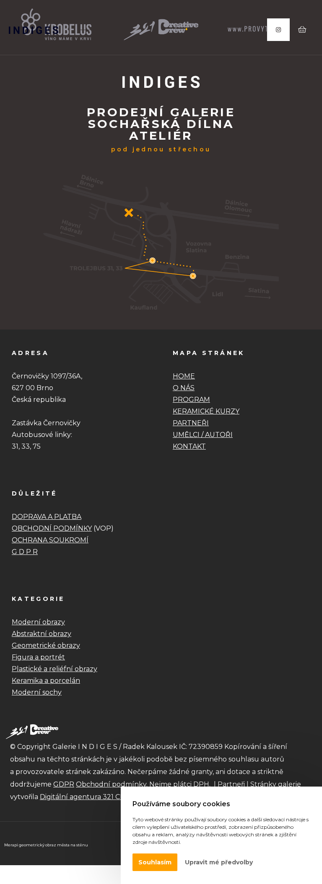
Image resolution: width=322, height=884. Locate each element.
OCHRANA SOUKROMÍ (50, 540)
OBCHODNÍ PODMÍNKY (52, 528)
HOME (184, 376)
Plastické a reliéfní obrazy (54, 669)
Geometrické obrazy (46, 645)
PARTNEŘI (191, 423)
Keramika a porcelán (46, 681)
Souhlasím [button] (154, 862)
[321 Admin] (33, 30)
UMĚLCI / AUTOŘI (203, 435)
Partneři (231, 784)
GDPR (63, 784)
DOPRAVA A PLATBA (46, 517)
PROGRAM (191, 400)
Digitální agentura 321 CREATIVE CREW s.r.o (113, 797)
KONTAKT (189, 446)
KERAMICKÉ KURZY (206, 411)
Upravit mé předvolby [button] (219, 862)
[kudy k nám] (161, 315)
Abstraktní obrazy (41, 634)
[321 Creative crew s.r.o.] (32, 731)
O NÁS (184, 388)
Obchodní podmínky (111, 784)
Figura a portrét (38, 657)
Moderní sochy (37, 692)
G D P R (25, 552)
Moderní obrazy (38, 622)
